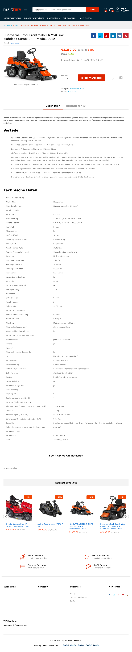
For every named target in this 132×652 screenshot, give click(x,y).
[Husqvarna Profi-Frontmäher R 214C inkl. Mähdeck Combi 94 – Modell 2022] (93, 35)
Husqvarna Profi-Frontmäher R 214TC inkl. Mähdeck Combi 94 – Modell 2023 (113, 526)
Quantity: (64, 75)
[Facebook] (110, 594)
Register (125, 11)
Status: (64, 54)
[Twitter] (114, 594)
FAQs (72, 601)
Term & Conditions (78, 597)
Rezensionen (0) (76, 105)
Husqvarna (14, 43)
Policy (72, 594)
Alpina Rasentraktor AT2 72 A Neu (50, 525)
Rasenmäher (53, 18)
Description (53, 105)
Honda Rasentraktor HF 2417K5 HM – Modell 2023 (17, 525)
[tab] (53, 106)
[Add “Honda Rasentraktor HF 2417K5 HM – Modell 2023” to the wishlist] (25, 520)
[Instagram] (127, 594)
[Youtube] (123, 594)
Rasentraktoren (12, 18)
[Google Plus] (118, 594)
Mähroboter (69, 18)
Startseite (7, 25)
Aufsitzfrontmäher (34, 18)
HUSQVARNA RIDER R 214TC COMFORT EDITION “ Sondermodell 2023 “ (81, 526)
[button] (121, 78)
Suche (92, 10)
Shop (16, 25)
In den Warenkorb (91, 77)
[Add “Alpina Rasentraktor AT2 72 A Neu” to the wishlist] (56, 520)
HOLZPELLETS (85, 18)
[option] (19, 515)
